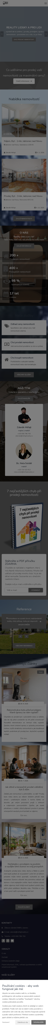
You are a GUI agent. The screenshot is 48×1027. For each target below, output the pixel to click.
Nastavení (5, 1022)
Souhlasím (39, 1022)
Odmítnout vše (23, 1022)
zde (26, 1017)
